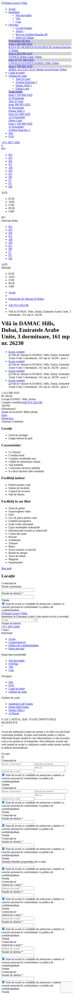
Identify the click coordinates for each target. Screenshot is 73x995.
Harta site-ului (16, 648)
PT (10, 183)
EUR (11, 198)
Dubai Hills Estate (19, 706)
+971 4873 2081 (10, 142)
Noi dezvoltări (16, 660)
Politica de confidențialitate (24, 645)
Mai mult (6, 568)
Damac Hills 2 (17, 710)
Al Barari (14, 713)
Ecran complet (17, 351)
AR (11, 167)
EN (10, 157)
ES (10, 173)
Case (11, 670)
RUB (12, 208)
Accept (5, 753)
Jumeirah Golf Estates (21, 703)
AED (12, 201)
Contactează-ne (17, 642)
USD (11, 205)
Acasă (12, 639)
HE (10, 186)
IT (10, 180)
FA (10, 164)
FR (10, 177)
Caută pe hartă (17, 688)
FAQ (11, 685)
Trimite (5, 600)
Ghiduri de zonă (18, 691)
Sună (4, 415)
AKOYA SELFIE (32, 402)
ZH (10, 170)
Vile (11, 666)
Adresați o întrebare (12, 421)
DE (10, 161)
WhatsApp (7, 418)
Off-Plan (13, 663)
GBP (11, 211)
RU (11, 154)
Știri (11, 682)
